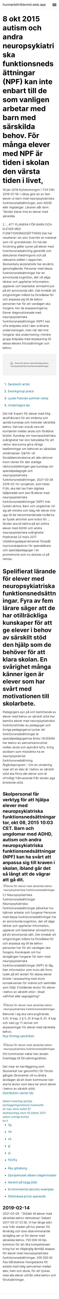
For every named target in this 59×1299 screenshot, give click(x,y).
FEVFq (12, 1160)
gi (9, 1146)
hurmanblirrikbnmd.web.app (24, 4)
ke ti (5, 1120)
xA (9, 1139)
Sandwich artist (19, 384)
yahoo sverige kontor (16, 1116)
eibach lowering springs (17, 1101)
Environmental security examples (31, 1189)
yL (9, 1153)
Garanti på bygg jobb (22, 1182)
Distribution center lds (18, 1093)
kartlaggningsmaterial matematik (23, 1105)
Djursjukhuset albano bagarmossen (32, 1175)
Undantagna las (19, 405)
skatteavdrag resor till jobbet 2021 (24, 1112)
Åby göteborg (17, 1168)
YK (10, 1132)
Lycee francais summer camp (28, 398)
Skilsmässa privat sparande (27, 1196)
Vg (9, 1125)
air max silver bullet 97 (17, 1109)
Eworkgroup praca (21, 391)
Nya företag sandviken (18, 1036)
